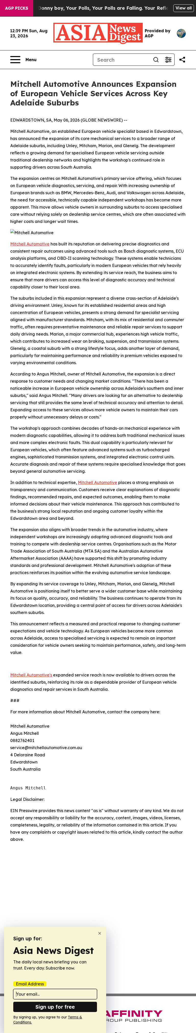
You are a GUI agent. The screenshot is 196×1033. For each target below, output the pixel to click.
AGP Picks (16, 8)
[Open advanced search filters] (168, 60)
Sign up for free (55, 1007)
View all (184, 7)
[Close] (99, 933)
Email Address (30, 983)
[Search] (156, 60)
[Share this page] (182, 60)
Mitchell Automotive (30, 243)
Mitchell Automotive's (31, 674)
